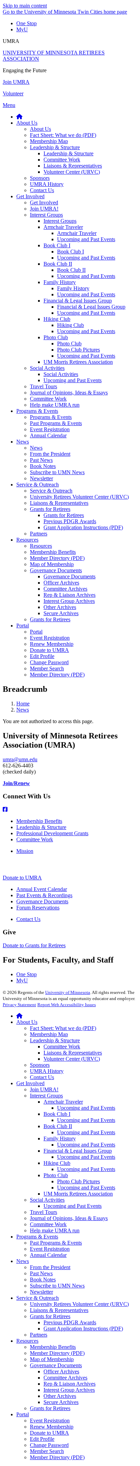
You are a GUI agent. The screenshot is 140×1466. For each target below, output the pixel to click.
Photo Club (55, 1175)
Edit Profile (42, 1439)
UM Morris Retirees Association (78, 1194)
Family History (59, 1138)
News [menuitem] (22, 442)
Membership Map (49, 1034)
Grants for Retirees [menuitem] (50, 509)
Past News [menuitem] (41, 460)
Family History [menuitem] (59, 282)
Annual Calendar (48, 1255)
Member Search (47, 1451)
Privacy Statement (19, 1004)
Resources (27, 1341)
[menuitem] (19, 117)
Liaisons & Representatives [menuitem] (72, 166)
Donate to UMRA (22, 877)
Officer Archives (61, 1371)
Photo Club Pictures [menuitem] (78, 350)
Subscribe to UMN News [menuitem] (57, 472)
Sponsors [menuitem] (40, 178)
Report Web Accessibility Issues (66, 1004)
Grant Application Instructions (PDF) (83, 1328)
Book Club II (57, 1126)
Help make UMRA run (55, 1230)
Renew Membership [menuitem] (51, 644)
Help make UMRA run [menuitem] (55, 405)
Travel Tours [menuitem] (43, 386)
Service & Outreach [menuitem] (37, 484)
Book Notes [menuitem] (43, 466)
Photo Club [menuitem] (55, 337)
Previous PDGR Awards (69, 1322)
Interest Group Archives (69, 1390)
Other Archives (59, 1396)
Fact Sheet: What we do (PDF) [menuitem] (63, 135)
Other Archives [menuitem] (59, 607)
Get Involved (30, 1083)
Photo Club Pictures (78, 1181)
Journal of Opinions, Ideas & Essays (69, 1218)
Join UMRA (16, 82)
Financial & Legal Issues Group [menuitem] (77, 300)
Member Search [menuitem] (47, 668)
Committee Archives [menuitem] (65, 589)
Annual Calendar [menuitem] (48, 435)
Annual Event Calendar (41, 889)
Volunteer (13, 93)
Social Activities (47, 1200)
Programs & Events (37, 1236)
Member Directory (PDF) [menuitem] (57, 558)
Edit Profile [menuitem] (42, 656)
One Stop (26, 23)
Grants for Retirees (50, 1316)
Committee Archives (65, 1378)
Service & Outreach (37, 1298)
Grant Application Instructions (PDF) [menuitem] (83, 527)
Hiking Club (56, 1163)
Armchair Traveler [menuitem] (63, 227)
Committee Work (34, 839)
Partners (38, 1335)
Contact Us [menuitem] (42, 190)
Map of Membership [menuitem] (52, 564)
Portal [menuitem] (22, 625)
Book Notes (43, 1279)
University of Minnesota (67, 992)
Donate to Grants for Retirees (34, 945)
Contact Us (28, 919)
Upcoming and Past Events (86, 1108)
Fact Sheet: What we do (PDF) (63, 1028)
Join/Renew (16, 783)
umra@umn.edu (20, 759)
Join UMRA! (44, 1089)
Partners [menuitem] (38, 533)
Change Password (49, 1445)
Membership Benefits (39, 821)
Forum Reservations (37, 907)
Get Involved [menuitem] (30, 196)
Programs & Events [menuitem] (37, 411)
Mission (24, 851)
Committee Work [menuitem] (61, 159)
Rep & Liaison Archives (69, 1384)
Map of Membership (52, 1359)
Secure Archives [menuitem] (60, 613)
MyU (22, 29)
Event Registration (50, 1249)
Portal (22, 1414)
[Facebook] (70, 810)
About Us (26, 1022)
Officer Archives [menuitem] (61, 583)
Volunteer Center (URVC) (71, 1059)
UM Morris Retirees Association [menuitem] (78, 362)
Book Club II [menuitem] (57, 264)
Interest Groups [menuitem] (46, 215)
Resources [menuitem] (27, 540)
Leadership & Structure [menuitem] (55, 147)
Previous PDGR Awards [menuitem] (69, 521)
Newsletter (41, 1292)
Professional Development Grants (52, 833)
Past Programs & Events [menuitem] (56, 423)
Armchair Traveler (63, 1102)
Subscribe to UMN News (57, 1286)
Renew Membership (51, 1427)
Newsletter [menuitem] (41, 478)
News (22, 710)
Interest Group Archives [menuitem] (69, 601)
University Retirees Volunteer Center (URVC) (79, 1304)
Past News (41, 1273)
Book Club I (56, 1114)
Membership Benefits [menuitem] (53, 552)
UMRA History (47, 1071)
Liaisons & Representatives (72, 1053)
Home (23, 703)
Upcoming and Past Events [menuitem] (86, 239)
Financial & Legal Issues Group (77, 1151)
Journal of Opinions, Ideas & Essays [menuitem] (69, 392)
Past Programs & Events (56, 1243)
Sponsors (40, 1065)
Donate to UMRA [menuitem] (49, 650)
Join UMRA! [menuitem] (44, 209)
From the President (50, 1267)
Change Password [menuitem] (49, 662)
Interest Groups (46, 1095)
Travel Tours (43, 1212)
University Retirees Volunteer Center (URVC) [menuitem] (79, 497)
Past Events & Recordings (44, 895)
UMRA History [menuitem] (47, 184)
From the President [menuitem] (50, 454)
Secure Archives (60, 1402)
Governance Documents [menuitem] (56, 570)
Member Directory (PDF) (57, 1353)
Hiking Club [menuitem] (56, 319)
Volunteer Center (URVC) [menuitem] (71, 172)
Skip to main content (25, 6)
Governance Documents (42, 901)
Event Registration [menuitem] (50, 429)
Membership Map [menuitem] (49, 141)
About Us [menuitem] (26, 123)
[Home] (19, 1016)
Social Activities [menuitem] (47, 368)
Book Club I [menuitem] (56, 245)
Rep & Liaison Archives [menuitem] (69, 595)
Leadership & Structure (41, 827)
